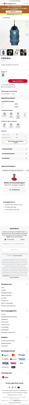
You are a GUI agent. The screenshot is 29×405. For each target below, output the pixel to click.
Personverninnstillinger (7, 390)
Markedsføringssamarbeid (9, 317)
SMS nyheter (5, 322)
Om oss (3, 314)
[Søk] (24, 3)
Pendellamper (6, 17)
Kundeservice (6, 284)
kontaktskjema (6, 275)
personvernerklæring (14, 277)
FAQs (2, 287)
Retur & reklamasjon (7, 303)
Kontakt (3, 290)
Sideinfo (4, 337)
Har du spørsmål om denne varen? (15, 142)
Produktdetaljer (7, 149)
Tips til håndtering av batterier (20, 392)
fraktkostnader (16, 400)
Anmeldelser (5, 327)
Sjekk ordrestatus (6, 295)
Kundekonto (4, 301)
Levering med (6, 373)
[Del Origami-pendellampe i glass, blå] (27, 25)
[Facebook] (10, 387)
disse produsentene (17, 255)
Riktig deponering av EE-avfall (15, 395)
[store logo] (11, 3)
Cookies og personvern (8, 341)
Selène (16, 104)
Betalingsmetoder (6, 293)
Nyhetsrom (11, 332)
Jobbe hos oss (5, 324)
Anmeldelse (6, 158)
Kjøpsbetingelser (6, 343)
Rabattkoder (5, 330)
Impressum (4, 346)
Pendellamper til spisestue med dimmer (12, 170)
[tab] (14, 295)
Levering (3, 298)
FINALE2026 (13, 11)
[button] (3, 52)
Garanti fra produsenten (8, 306)
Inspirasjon (4, 332)
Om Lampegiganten (9, 311)
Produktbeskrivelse (8, 154)
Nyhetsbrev (4, 319)
